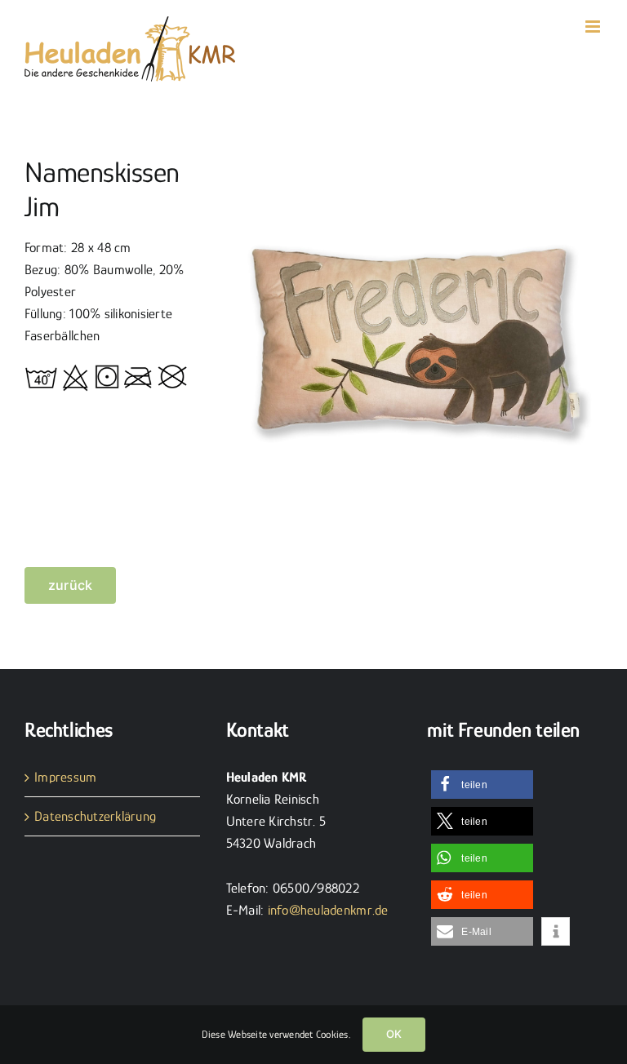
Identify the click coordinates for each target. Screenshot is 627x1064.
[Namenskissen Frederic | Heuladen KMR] (414, 154)
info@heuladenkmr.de (328, 910)
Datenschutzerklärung (95, 816)
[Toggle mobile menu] (594, 26)
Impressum (65, 777)
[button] (482, 784)
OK (394, 1033)
